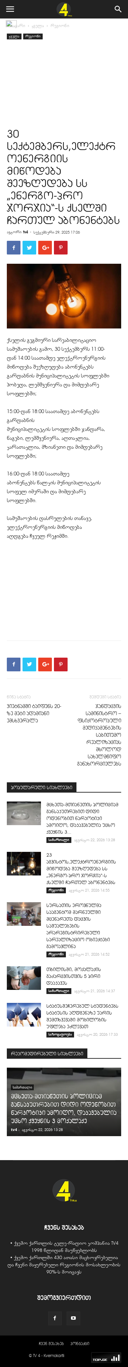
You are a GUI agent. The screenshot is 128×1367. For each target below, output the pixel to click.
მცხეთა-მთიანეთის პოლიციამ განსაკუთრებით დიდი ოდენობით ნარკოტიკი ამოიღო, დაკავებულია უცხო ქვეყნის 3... (82, 818)
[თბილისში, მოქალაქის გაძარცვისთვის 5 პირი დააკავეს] (24, 978)
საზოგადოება (60, 1034)
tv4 (25, 231)
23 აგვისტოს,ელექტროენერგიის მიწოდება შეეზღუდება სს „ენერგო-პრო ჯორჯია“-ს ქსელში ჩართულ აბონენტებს (81, 868)
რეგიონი (60, 25)
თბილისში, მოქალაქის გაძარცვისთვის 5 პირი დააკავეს (73, 976)
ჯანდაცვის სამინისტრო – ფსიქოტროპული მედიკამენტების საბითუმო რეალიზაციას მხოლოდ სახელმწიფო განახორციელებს (99, 735)
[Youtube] (73, 1318)
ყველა (38, 25)
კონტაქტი (79, 1343)
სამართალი (58, 839)
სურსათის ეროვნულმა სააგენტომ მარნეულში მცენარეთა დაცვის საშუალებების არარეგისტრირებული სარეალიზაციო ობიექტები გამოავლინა (78, 926)
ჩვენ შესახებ (51, 1343)
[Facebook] (55, 1318)
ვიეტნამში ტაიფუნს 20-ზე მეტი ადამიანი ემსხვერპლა (34, 713)
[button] (118, 9)
